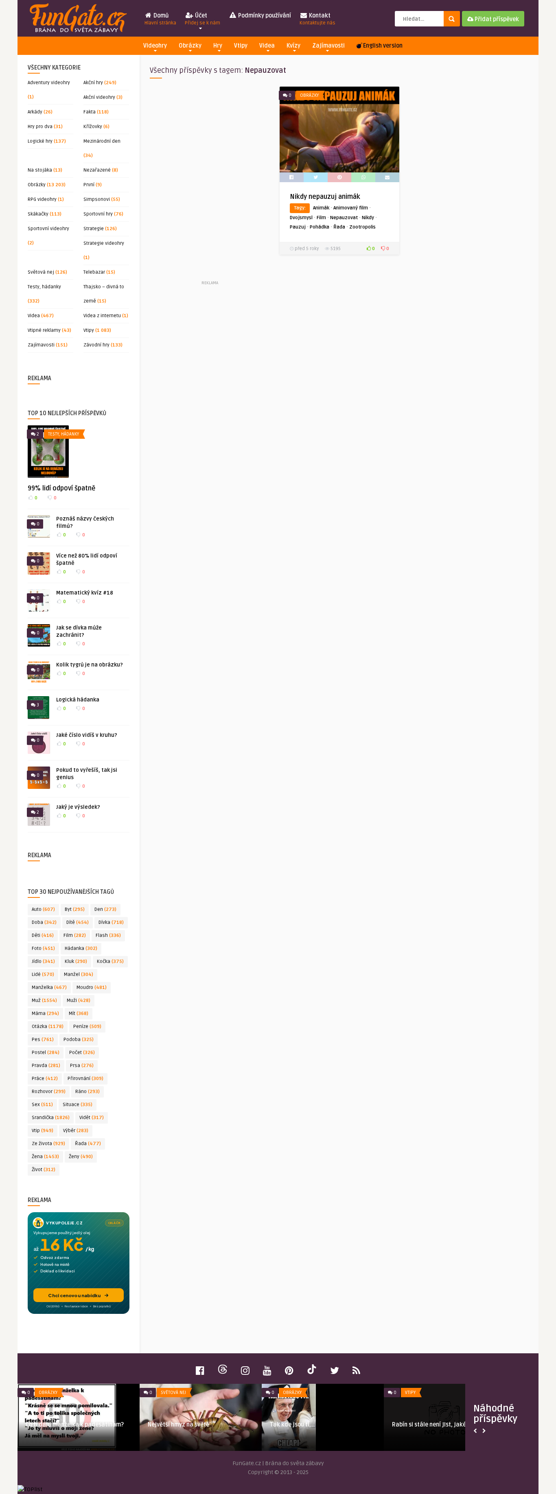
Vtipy (240, 45)
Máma (45, 1014)
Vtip (42, 1131)
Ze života (48, 1144)
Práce (45, 1079)
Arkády (35, 112)
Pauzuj (298, 227)
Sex (42, 1105)
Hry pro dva (40, 127)
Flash (108, 935)
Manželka (49, 987)
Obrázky (190, 45)
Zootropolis (362, 227)
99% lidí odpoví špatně (61, 488)
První (88, 185)
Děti (43, 935)
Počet (82, 1053)
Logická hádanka (77, 700)
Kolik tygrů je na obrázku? (89, 665)
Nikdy (368, 218)
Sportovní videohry (48, 229)
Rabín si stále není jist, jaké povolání (160, 1424)
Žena (45, 1157)
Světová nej (41, 272)
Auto (43, 909)
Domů (160, 19)
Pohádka (319, 227)
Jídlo (43, 961)
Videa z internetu (102, 316)
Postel (45, 1053)
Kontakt (317, 19)
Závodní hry (96, 345)
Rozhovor (49, 1092)
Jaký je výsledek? (78, 807)
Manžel (78, 974)
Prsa (82, 1066)
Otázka (47, 1027)
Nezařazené (97, 170)
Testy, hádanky (44, 287)
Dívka (111, 922)
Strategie (93, 229)
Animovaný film (350, 208)
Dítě (77, 922)
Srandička (51, 1118)
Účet (202, 19)
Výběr (75, 1131)
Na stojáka (40, 170)
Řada (88, 1144)
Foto (43, 948)
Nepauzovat (344, 218)
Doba (44, 922)
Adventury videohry (49, 83)
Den (105, 909)
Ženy (81, 1157)
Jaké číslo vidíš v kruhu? (86, 735)
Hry (217, 45)
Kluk (76, 961)
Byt (75, 909)
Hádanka (81, 948)
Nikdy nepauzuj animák (325, 197)
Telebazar (94, 272)
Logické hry (40, 141)
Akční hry (93, 83)
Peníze (87, 1027)
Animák (321, 208)
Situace (77, 1105)
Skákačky (38, 214)
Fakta (89, 112)
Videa (267, 45)
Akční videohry (99, 97)
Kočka (110, 961)
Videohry (155, 45)
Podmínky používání (264, 15)
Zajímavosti (328, 45)
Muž (44, 1000)
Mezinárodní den (101, 141)
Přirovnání (85, 1079)
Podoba (78, 1040)
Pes (43, 1040)
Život (43, 1170)
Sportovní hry (98, 214)
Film (74, 935)
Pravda (46, 1066)
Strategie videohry (103, 243)
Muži (78, 1000)
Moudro (92, 987)
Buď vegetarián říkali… (263, 1424)
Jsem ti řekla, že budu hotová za (397, 1424)
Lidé (43, 974)
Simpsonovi (96, 199)
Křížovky (92, 127)
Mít (78, 1014)
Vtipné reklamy (44, 330)
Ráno (87, 1092)
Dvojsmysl (301, 218)
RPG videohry (42, 199)
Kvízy (293, 45)
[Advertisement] (209, 183)
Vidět (91, 1118)
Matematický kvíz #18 (84, 593)
